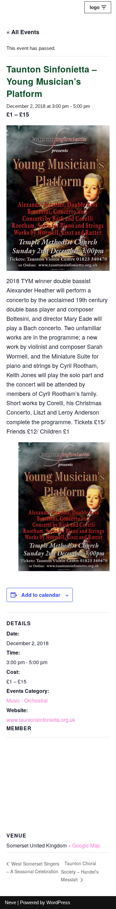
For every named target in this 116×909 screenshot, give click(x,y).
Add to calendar (40, 594)
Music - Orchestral (27, 700)
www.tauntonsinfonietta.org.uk (40, 719)
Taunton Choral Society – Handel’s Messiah (80, 871)
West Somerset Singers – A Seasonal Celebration (32, 867)
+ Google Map (84, 845)
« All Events (22, 32)
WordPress (58, 902)
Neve (10, 902)
